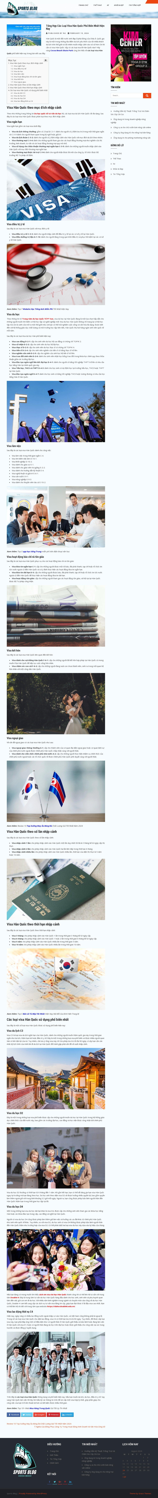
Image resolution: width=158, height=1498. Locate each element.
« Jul (124, 1476)
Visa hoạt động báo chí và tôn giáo (27, 77)
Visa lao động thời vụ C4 (23, 101)
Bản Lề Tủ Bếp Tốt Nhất (34, 1014)
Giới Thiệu (54, 1455)
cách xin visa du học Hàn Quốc (52, 1294)
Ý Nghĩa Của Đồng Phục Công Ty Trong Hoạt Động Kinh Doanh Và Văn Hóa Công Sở (69, 1426)
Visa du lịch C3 (19, 93)
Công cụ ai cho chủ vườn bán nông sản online (132, 127)
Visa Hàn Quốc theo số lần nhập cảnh (25, 85)
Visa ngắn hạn (19, 66)
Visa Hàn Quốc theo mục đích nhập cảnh (26, 63)
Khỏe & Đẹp (119, 5)
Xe (108, 5)
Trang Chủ (83, 5)
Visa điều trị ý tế (20, 69)
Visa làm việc (19, 74)
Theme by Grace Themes (140, 1493)
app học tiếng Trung (32, 551)
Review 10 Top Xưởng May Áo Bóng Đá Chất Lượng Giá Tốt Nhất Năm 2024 (39, 1423)
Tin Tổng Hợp (134, 5)
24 (124, 1470)
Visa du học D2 (20, 96)
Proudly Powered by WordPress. (33, 1493)
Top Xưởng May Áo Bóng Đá (39, 826)
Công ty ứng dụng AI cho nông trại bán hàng (131, 132)
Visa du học (18, 71)
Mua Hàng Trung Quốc (39, 1408)
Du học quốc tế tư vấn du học (47, 113)
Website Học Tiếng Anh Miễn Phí (38, 309)
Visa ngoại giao (20, 82)
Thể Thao (97, 5)
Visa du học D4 (20, 98)
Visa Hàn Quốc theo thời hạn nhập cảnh (26, 87)
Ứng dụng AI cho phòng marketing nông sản (131, 137)
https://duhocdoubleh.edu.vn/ (61, 1306)
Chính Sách (54, 1463)
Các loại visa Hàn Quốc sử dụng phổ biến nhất (29, 90)
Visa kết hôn (19, 79)
